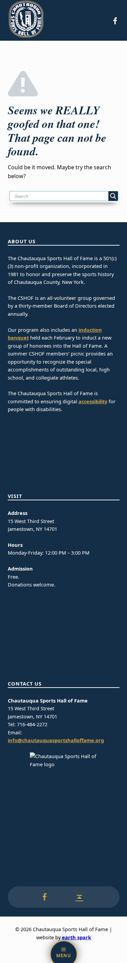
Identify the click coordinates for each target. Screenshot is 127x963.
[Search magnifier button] (113, 196)
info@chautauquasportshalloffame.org (56, 740)
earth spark (76, 937)
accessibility (93, 401)
